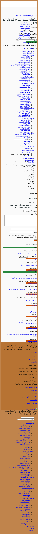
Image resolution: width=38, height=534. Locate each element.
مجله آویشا (34, 362)
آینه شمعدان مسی (25, 58)
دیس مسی (27, 88)
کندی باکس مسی (25, 144)
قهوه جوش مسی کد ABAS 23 (28, 300)
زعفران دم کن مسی (24, 152)
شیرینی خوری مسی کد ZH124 (28, 323)
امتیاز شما (33, 211)
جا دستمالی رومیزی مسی (22, 64)
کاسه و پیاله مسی (25, 104)
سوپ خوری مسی (25, 92)
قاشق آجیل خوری (25, 137)
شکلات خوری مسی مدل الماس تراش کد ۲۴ (24, 278)
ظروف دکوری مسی (28, 55)
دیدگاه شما (33, 214)
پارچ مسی (27, 143)
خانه (36, 15)
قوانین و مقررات (32, 359)
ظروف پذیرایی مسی (31, 387)
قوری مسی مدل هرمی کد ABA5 (27, 254)
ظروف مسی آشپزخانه (27, 108)
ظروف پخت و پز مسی (27, 146)
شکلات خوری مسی (24, 35)
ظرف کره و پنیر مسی (23, 94)
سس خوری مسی (25, 90)
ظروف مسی (30, 423)
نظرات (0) (31, 162)
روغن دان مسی (25, 113)
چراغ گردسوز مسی (24, 72)
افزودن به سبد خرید (32, 42)
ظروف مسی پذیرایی (28, 118)
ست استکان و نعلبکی (24, 67)
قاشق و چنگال (26, 97)
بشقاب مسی (26, 87)
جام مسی (27, 65)
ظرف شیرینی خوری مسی (22, 36)
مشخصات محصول (28, 158)
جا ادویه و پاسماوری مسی (29, 396)
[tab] (20, 158)
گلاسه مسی (26, 80)
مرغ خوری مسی (25, 101)
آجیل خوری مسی (25, 22)
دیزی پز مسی (26, 150)
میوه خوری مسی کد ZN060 (29, 265)
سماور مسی (26, 153)
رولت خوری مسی (25, 28)
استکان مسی (26, 85)
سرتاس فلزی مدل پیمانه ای (29, 311)
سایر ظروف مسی (28, 53)
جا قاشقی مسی (25, 111)
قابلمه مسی (26, 155)
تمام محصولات (29, 51)
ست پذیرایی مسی (25, 129)
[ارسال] (33, 421)
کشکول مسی (26, 74)
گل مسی (27, 76)
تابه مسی (27, 148)
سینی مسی (27, 130)
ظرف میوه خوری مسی (23, 38)
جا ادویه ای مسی (25, 26)
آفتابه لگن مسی (25, 57)
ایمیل (35, 232)
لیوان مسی (27, 43)
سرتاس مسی (26, 115)
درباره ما (34, 355)
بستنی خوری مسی (24, 24)
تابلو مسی (27, 60)
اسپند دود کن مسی (24, 109)
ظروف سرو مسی (28, 15)
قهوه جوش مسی (25, 99)
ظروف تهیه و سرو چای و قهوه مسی (19, 65)
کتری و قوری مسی (24, 106)
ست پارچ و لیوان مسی (23, 29)
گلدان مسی (26, 81)
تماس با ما (34, 352)
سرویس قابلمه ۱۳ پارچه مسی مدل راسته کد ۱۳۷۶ (22, 289)
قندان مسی (26, 139)
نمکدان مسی (17, 15)
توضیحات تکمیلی (29, 160)
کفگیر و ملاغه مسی (24, 116)
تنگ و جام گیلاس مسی (23, 62)
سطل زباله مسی (25, 69)
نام (36, 229)
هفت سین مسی (25, 71)
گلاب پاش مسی (25, 78)
